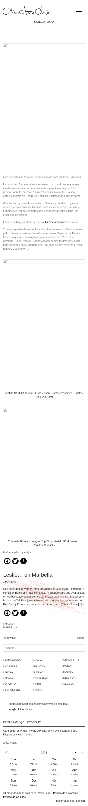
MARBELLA (10, 627)
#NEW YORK (69, 677)
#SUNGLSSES (12, 689)
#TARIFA (37, 689)
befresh (80, 800)
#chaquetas (70, 659)
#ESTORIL (38, 665)
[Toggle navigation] (79, 11)
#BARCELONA (12, 659)
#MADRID (67, 671)
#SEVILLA (68, 683)
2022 (44, 752)
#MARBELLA (40, 677)
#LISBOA (37, 671)
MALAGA (10, 623)
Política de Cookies (14, 796)
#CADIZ (37, 659)
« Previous (9, 637)
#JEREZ (8, 671)
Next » (81, 637)
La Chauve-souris (56, 222)
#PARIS (36, 683)
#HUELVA (67, 665)
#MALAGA (9, 677)
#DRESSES (10, 665)
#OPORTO (9, 683)
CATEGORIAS (42, 21)
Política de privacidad (65, 793)
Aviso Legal (44, 793)
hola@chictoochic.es (20, 709)
